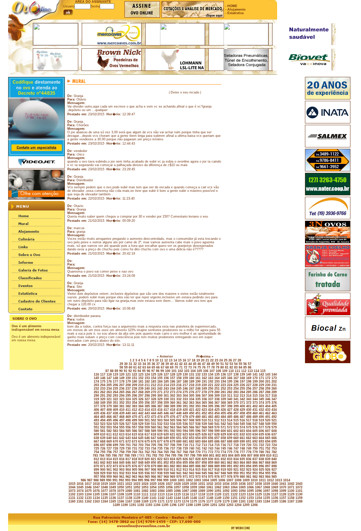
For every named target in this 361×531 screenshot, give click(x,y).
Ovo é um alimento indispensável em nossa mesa (35, 327)
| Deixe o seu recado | (185, 92)
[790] (140, 455)
